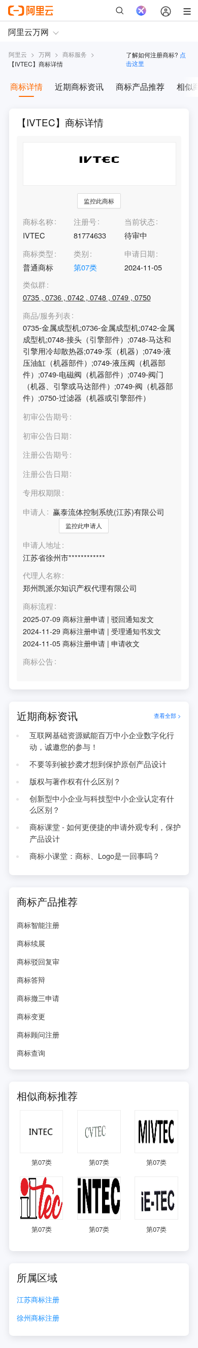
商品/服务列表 (47, 316)
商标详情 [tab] (26, 86)
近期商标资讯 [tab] (79, 86)
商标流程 (38, 606)
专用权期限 (42, 492)
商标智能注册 (38, 925)
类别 (81, 253)
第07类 (85, 267)
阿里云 (18, 54)
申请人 (34, 511)
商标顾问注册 (38, 1034)
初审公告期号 (46, 416)
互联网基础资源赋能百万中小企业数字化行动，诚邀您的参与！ (101, 741)
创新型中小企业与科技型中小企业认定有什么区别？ (101, 804)
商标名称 (38, 221)
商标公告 (38, 662)
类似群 (34, 285)
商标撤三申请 (38, 998)
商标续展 (31, 943)
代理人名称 (42, 575)
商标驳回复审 (38, 961)
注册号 (85, 221)
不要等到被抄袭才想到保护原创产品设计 (98, 763)
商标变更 (31, 1016)
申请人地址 (42, 545)
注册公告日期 (46, 473)
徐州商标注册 (38, 1318)
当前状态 (139, 221)
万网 (45, 54)
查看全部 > (167, 715)
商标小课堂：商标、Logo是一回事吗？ (94, 855)
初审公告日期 (46, 435)
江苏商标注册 (38, 1300)
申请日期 (139, 253)
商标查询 (31, 1053)
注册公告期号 (46, 454)
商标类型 (38, 253)
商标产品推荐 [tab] (140, 86)
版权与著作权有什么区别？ (75, 781)
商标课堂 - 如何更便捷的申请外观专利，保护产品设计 (105, 832)
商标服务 (74, 54)
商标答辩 (31, 980)
